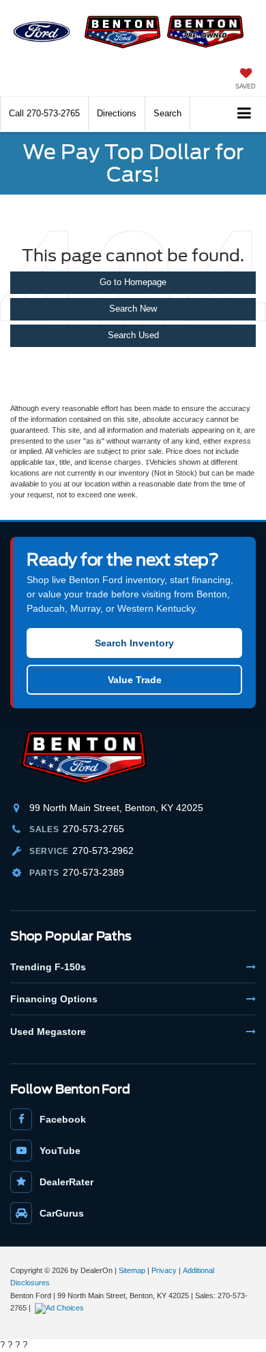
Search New (133, 308)
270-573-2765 (93, 828)
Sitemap (132, 1270)
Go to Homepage (133, 282)
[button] (44, 113)
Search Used (133, 335)
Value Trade (135, 679)
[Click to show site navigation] (244, 114)
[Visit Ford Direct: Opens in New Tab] (61, 1308)
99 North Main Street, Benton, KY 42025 (116, 807)
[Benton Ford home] (92, 757)
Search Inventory (134, 643)
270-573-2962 (103, 850)
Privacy (164, 1270)
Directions (116, 113)
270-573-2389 (93, 872)
